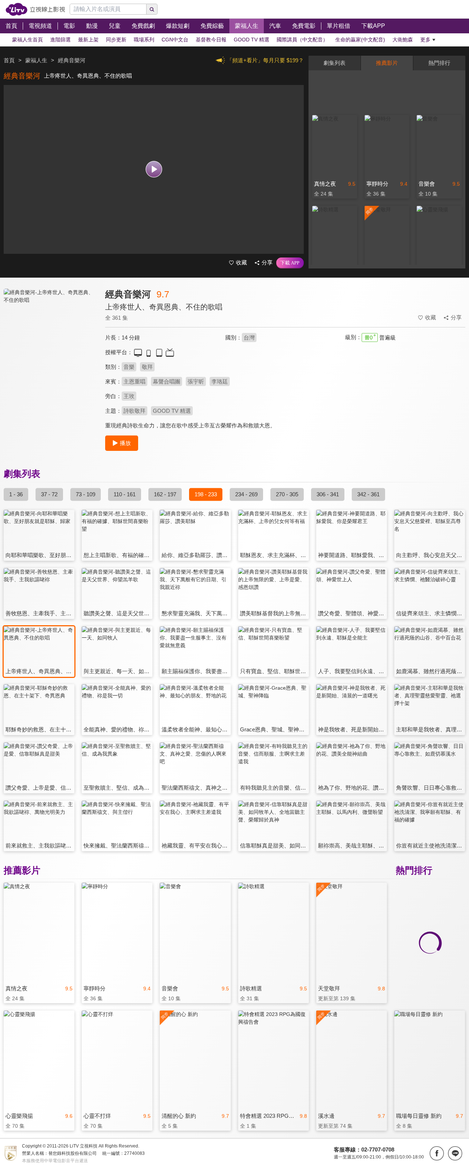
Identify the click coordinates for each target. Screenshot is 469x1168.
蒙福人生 (36, 60)
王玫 (128, 396)
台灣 (249, 337)
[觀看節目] (153, 169)
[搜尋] (152, 9)
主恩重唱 (134, 381)
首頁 (9, 60)
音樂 (128, 367)
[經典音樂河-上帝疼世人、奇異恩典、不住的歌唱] (50, 354)
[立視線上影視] (35, 9)
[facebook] (436, 1153)
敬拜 (147, 367)
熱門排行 (439, 63)
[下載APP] (290, 262)
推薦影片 (387, 63)
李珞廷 (219, 381)
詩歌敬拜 (134, 411)
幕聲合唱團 (166, 381)
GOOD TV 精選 (172, 411)
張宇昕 (196, 381)
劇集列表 (335, 63)
